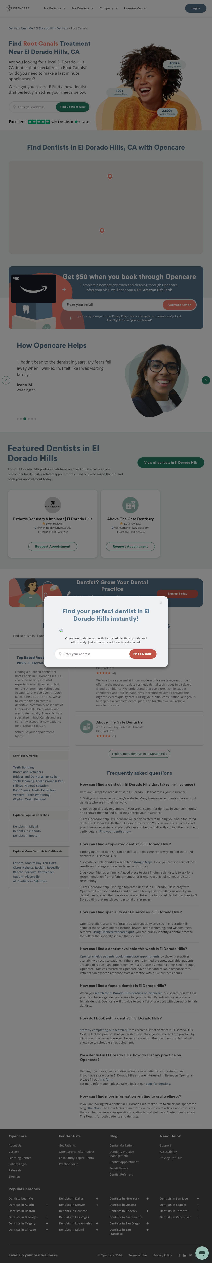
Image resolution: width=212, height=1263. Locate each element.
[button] (143, 654)
